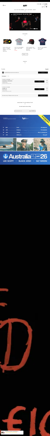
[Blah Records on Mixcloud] (46, 5)
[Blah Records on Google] (45, 5)
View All (24, 54)
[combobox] (3, 433)
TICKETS (24, 140)
